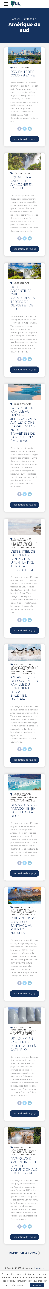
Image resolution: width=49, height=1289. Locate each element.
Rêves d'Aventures (22, 173)
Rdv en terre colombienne (22, 73)
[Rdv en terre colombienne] (24, 55)
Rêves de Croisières (20, 666)
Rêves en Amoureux (19, 670)
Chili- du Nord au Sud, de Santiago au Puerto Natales (23, 925)
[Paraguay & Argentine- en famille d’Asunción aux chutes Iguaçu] (24, 1135)
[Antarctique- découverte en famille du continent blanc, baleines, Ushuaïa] (24, 652)
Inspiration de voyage (23, 1253)
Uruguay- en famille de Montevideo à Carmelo (23, 1044)
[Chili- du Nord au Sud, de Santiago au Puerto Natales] (24, 895)
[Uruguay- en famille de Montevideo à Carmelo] (24, 1015)
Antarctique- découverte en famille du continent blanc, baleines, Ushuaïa (24, 688)
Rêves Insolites (27, 547)
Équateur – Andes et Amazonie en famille (21, 182)
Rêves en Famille (21, 68)
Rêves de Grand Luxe (20, 540)
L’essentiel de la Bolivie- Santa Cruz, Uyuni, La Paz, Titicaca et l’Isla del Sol (22, 561)
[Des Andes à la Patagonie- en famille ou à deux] (24, 782)
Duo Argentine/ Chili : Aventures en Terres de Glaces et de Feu (22, 298)
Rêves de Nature (21, 283)
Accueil (16, 19)
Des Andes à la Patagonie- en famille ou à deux (23, 810)
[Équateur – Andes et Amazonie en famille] (24, 161)
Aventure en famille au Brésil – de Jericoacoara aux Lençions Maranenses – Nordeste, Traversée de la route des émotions (23, 424)
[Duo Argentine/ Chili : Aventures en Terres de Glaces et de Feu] (24, 271)
